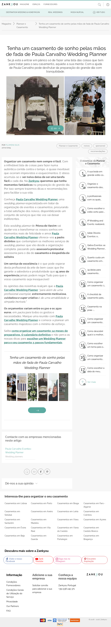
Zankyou (33, 180)
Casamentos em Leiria (67, 511)
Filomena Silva (12, 145)
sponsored (100, 146)
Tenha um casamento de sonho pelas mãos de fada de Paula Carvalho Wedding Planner (37, 362)
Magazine (6, 24)
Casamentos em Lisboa (16, 503)
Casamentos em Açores (95, 519)
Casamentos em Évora (15, 527)
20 (55, 128)
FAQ (8, 611)
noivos (87, 146)
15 (63, 390)
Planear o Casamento (22, 26)
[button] (24, 4)
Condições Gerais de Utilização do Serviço (15, 593)
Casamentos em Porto (41, 503)
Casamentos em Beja (15, 536)
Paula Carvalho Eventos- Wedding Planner (18, 450)
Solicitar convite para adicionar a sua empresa (42, 589)
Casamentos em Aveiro (42, 511)
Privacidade (12, 601)
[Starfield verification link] (61, 620)
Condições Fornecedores (13, 584)
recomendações (98, 151)
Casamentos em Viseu (67, 519)
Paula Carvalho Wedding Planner (37, 199)
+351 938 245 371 (66, 589)
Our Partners (12, 606)
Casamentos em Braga (68, 503)
